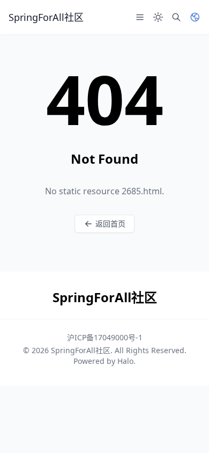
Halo (125, 361)
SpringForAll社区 (80, 350)
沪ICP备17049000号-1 (105, 337)
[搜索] (176, 17)
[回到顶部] (185, 429)
